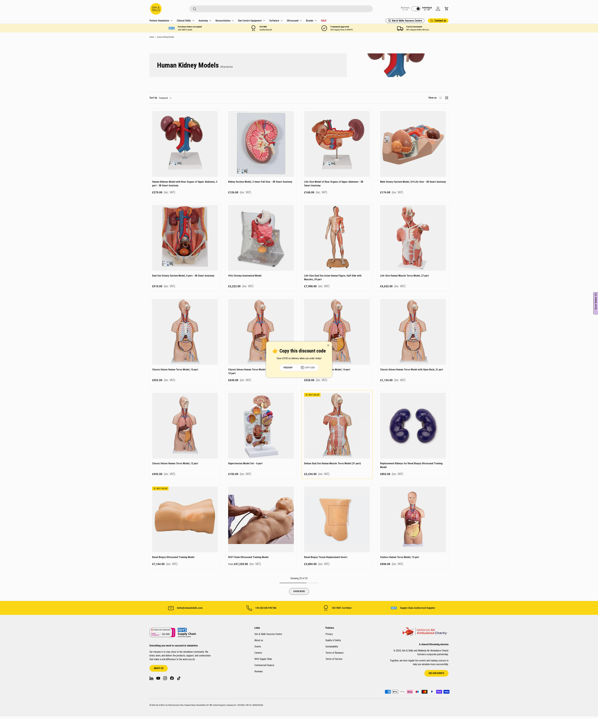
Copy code (310, 367)
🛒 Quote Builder (595, 303)
